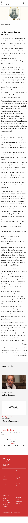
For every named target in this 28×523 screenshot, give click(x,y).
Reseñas (5, 479)
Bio (4, 473)
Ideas (4, 475)
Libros (5, 477)
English (5, 485)
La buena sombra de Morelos (13, 440)
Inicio (4, 471)
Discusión (18, 484)
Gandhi (5, 506)
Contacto (5, 481)
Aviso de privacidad (16, 512)
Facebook (18, 497)
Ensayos (18, 482)
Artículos (3, 23)
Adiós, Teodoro (8, 395)
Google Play (6, 502)
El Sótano (5, 504)
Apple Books (6, 500)
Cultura (11, 417)
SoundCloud (19, 501)
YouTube (18, 503)
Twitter (18, 499)
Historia (8, 23)
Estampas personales (13, 391)
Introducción (19, 474)
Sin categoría (5, 417)
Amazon (5, 498)
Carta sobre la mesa (10, 421)
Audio (17, 488)
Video (17, 486)
